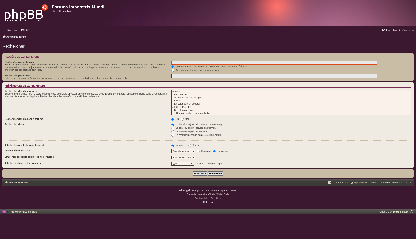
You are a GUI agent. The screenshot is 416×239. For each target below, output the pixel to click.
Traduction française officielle (201, 194)
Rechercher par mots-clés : (20, 62)
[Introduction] (291, 94)
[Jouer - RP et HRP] (291, 107)
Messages (181, 145)
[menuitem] (25, 30)
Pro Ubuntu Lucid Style (24, 211)
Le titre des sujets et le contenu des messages (199, 124)
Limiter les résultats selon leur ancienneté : (29, 157)
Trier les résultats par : (17, 150)
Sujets (195, 145)
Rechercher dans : (15, 124)
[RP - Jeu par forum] (291, 110)
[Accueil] (291, 91)
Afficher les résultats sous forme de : (26, 145)
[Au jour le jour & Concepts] (291, 97)
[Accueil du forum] (26, 11)
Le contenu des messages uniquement (195, 127)
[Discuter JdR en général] (291, 103)
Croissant (205, 151)
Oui (177, 119)
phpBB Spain (400, 211)
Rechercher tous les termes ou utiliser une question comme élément (211, 66)
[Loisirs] (291, 100)
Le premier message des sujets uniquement (198, 135)
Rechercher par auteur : (18, 75)
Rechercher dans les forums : (21, 91)
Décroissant (223, 151)
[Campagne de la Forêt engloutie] (291, 113)
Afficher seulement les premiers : (23, 163)
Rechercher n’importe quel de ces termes (197, 70)
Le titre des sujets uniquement (191, 131)
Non (186, 119)
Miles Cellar (224, 194)
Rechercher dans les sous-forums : (25, 119)
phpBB (198, 190)
